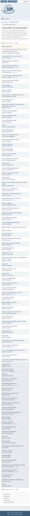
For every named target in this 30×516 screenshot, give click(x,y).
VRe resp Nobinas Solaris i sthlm (10, 173)
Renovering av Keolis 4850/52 (9, 470)
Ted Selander (10, 67)
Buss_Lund (10, 82)
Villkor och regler (14, 512)
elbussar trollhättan (7, 203)
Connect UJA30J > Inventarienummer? (12, 56)
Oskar (8, 395)
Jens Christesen (11, 179)
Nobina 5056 (5, 335)
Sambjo (9, 347)
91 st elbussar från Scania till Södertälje (12, 75)
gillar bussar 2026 (11, 96)
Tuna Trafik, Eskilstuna (7, 149)
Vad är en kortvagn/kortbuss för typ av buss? (13, 350)
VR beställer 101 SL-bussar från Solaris (11, 193)
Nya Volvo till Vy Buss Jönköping (10, 65)
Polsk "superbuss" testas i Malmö (10, 158)
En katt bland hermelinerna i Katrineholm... (13, 479)
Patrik (8, 107)
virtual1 (9, 58)
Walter (8, 428)
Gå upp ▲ (21, 512)
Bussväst (9, 122)
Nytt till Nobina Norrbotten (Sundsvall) (11, 213)
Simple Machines (19, 514)
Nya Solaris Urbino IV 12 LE (9, 268)
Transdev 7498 (6, 163)
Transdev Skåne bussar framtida (10, 80)
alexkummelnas (11, 127)
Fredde (9, 304)
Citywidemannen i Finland (13, 53)
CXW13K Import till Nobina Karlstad (11, 243)
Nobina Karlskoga (6, 455)
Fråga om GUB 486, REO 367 (9, 115)
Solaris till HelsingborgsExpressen (10, 168)
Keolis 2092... (5, 264)
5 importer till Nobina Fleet (9, 278)
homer (9, 195)
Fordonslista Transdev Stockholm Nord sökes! (13, 465)
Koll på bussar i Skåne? (7, 369)
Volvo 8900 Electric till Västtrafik (10, 345)
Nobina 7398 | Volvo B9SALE (9, 379)
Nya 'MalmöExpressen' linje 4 (9, 383)
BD (8, 62)
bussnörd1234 (11, 414)
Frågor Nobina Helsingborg (9, 427)
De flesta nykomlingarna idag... (10, 283)
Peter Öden (10, 87)
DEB (8, 356)
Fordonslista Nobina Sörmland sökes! (11, 412)
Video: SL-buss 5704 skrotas (9, 154)
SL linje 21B (5, 436)
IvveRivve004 (10, 186)
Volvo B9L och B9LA (7, 450)
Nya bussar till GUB (7, 90)
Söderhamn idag (6, 85)
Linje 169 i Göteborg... (7, 144)
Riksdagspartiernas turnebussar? (10, 61)
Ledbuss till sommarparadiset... (10, 111)
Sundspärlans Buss (6, 331)
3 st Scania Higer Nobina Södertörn (11, 222)
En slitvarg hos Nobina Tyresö (9, 355)
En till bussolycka (6, 441)
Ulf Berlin (9, 112)
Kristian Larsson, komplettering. (10, 189)
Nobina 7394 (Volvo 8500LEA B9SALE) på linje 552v (15, 359)
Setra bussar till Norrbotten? (9, 431)
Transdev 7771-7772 (7, 252)
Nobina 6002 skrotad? (7, 388)
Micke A (9, 438)
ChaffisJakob (10, 471)
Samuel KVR (10, 433)
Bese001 (9, 72)
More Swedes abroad (7, 99)
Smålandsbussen (6, 177)
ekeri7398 (9, 131)
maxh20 (9, 77)
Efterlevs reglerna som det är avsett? (11, 312)
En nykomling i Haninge (8, 297)
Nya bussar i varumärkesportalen (10, 134)
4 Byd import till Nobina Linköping (10, 139)
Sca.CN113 (9, 352)
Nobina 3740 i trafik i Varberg (9, 398)
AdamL (9, 390)
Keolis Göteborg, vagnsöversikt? (10, 393)
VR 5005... (4, 484)
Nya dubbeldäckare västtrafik (9, 217)
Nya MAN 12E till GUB (7, 422)
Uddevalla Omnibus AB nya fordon (11, 403)
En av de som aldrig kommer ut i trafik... (12, 292)
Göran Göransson (11, 313)
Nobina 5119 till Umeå (7, 307)
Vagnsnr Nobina (6, 417)
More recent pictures (7, 233)
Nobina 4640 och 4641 (8, 316)
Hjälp (8, 512)
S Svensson (10, 404)
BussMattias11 (11, 409)
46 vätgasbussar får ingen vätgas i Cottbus (13, 446)
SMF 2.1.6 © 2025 (11, 514)
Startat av (9, 46)
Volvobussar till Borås (7, 475)
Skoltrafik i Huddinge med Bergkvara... (12, 238)
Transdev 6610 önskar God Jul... (10, 326)
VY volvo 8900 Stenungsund (9, 120)
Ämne (3, 46)
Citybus (9, 101)
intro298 (9, 210)
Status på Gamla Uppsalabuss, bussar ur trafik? (14, 321)
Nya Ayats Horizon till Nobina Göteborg (12, 70)
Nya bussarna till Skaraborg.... (9, 460)
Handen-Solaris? (6, 364)
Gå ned (3, 43)
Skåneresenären (11, 160)
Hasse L (9, 337)
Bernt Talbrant (10, 399)
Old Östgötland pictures (8, 248)
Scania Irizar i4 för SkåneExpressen (11, 208)
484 (17, 43)
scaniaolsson (10, 190)
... (15, 43)
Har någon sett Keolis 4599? (9, 288)
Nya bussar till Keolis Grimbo (9, 407)
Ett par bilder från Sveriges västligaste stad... (13, 340)
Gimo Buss (4, 374)
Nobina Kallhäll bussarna (8, 130)
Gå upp (3, 489)
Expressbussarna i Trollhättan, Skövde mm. (13, 95)
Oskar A (9, 92)
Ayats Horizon (5, 273)
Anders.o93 (10, 170)
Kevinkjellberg (10, 136)
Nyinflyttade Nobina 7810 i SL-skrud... (11, 198)
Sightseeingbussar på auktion (9, 302)
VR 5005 (4, 125)
